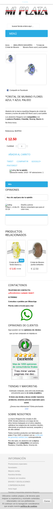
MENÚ (12, 33)
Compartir (22, 161)
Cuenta (25, 2)
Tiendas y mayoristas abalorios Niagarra (23, 492)
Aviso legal (12, 489)
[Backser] (26, 12)
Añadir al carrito (19, 154)
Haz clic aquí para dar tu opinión (19, 197)
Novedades (12, 468)
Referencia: (13, 131)
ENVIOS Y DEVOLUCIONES (19, 482)
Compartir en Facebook (19, 90)
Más (10, 184)
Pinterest (12, 165)
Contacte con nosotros (16, 478)
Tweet (10, 161)
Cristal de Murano (12, 47)
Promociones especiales (17, 464)
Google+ (36, 161)
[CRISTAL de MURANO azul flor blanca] (10, 58)
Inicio (7, 45)
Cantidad (10, 146)
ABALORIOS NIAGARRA (22, 45)
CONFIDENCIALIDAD (16, 485)
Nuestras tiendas (14, 475)
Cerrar (47, 501)
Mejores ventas (14, 471)
